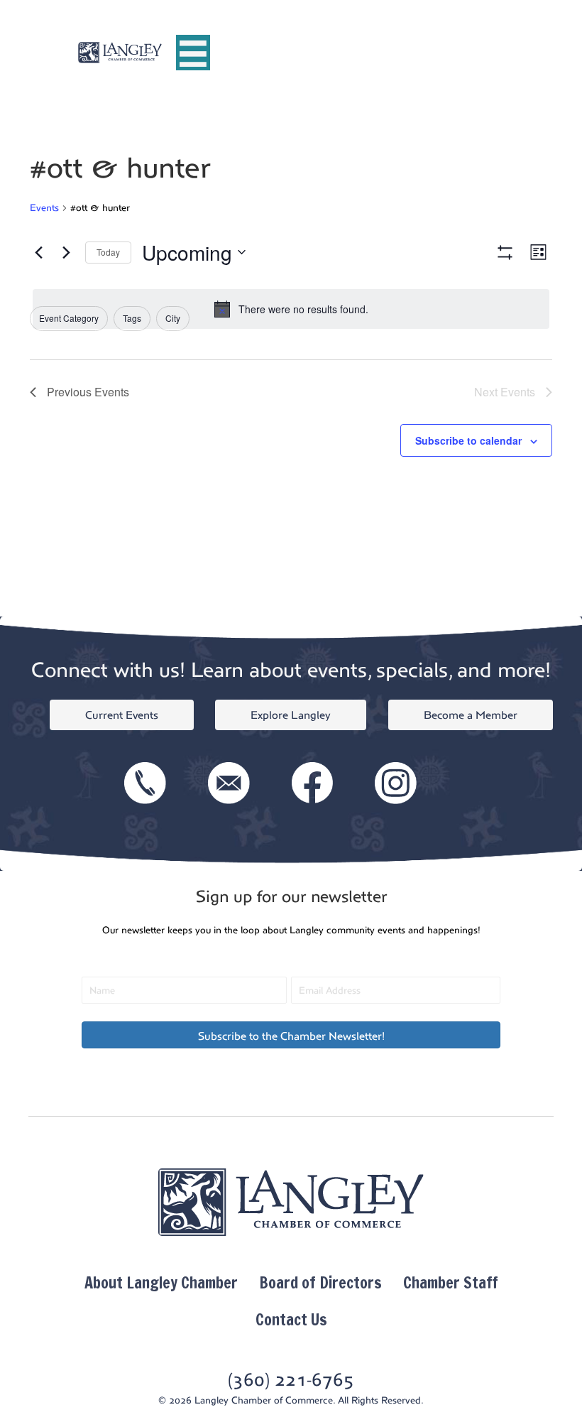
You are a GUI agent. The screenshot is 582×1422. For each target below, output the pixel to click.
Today (108, 252)
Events (44, 207)
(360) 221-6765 (291, 1379)
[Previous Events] (38, 252)
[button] (291, 1034)
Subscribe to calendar (468, 441)
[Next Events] (66, 252)
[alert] (291, 309)
